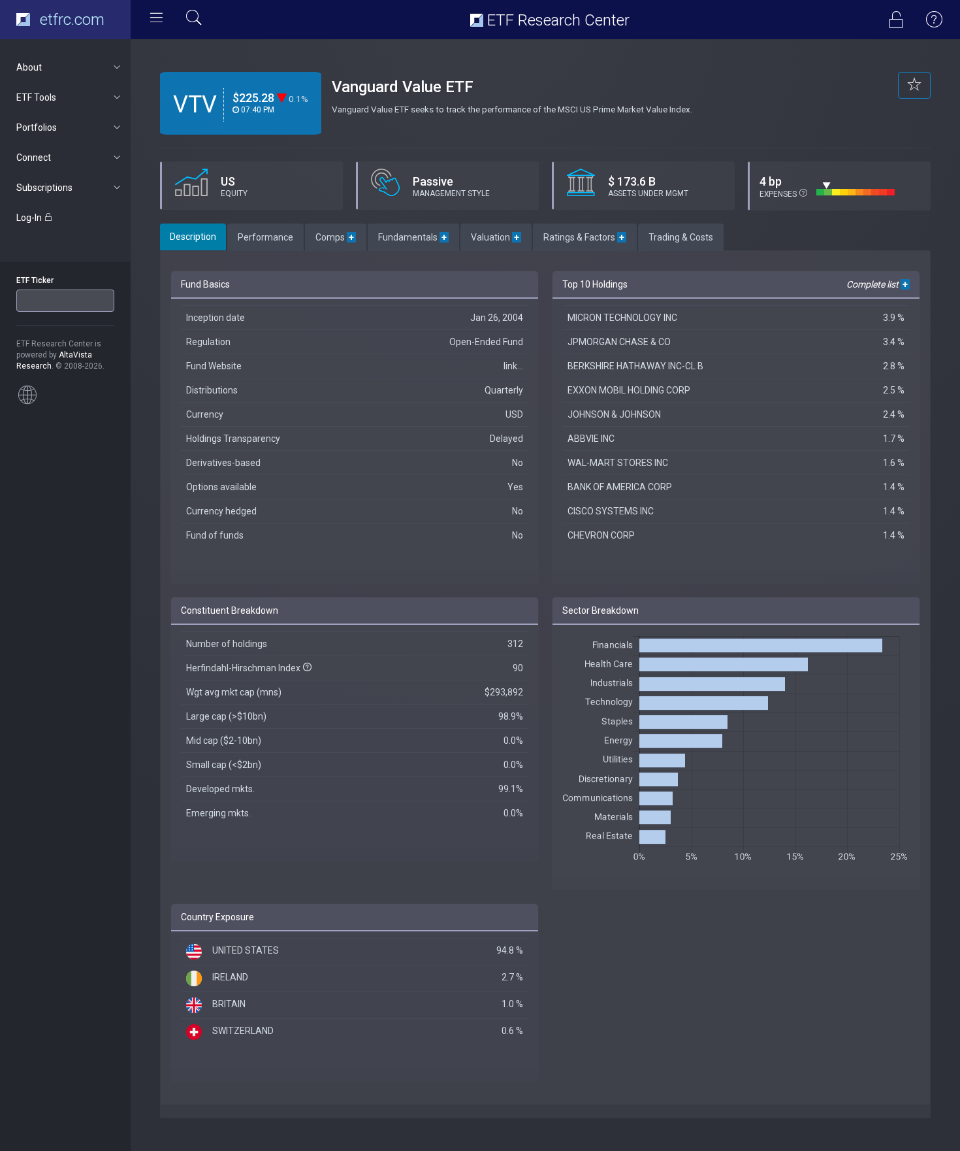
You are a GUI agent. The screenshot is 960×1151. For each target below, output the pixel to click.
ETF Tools (36, 97)
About (29, 67)
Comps (335, 237)
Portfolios (36, 127)
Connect (33, 157)
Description (193, 236)
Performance (265, 237)
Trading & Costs (680, 237)
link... (513, 366)
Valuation (496, 237)
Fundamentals (413, 237)
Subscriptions (44, 187)
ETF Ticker (35, 280)
